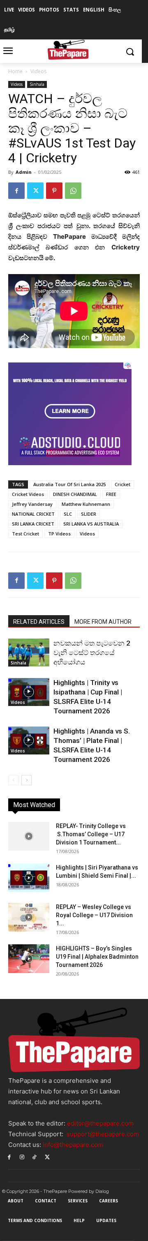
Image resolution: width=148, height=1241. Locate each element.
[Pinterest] (54, 190)
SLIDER (88, 514)
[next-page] (26, 780)
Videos (38, 71)
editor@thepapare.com (100, 1123)
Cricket (122, 484)
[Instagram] (22, 1156)
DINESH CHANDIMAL (75, 494)
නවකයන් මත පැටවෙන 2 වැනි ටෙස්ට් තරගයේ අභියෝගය (91, 652)
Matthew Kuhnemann (86, 504)
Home (15, 71)
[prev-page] (13, 780)
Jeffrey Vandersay (32, 504)
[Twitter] (35, 190)
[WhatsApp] (73, 190)
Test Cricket (25, 534)
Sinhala (37, 84)
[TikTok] (34, 1156)
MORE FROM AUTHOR (103, 621)
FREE (111, 494)
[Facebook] (16, 190)
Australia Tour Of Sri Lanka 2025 (69, 484)
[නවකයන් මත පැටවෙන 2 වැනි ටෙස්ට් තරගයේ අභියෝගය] (28, 653)
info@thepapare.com (73, 1145)
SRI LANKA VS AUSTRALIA (91, 524)
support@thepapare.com (103, 1134)
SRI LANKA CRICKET (33, 524)
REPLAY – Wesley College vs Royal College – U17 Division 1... (94, 915)
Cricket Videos (28, 494)
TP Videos (59, 534)
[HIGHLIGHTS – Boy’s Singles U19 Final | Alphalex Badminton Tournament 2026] (28, 958)
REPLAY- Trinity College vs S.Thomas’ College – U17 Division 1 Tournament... (91, 834)
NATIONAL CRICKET (33, 514)
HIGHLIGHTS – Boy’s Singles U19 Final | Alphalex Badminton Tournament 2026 (97, 956)
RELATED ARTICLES (39, 621)
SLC (68, 514)
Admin (24, 172)
